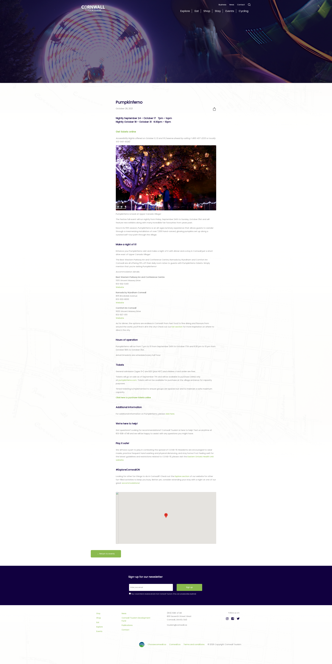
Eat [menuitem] (197, 11)
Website (120, 287)
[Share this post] (214, 109)
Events (99, 631)
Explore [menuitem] (185, 11)
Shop (98, 618)
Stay (98, 613)
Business (222, 4)
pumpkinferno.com (128, 380)
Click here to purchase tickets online (133, 397)
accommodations (130, 483)
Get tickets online (126, 131)
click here (169, 413)
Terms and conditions (194, 644)
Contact (241, 4)
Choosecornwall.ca (157, 644)
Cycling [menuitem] (243, 11)
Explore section (182, 476)
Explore (99, 627)
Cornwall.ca (175, 644)
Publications (127, 625)
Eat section (177, 326)
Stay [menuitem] (218, 11)
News (231, 4)
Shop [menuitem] (206, 11)
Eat (97, 622)
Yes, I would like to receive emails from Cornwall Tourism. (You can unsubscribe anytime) (163, 594)
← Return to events (106, 553)
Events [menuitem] (229, 11)
